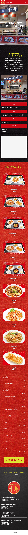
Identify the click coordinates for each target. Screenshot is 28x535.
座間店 (6, 474)
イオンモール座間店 (13, 474)
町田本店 (16, 472)
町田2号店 (22, 472)
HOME (5, 472)
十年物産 (21, 474)
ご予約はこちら (14, 460)
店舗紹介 (11, 472)
